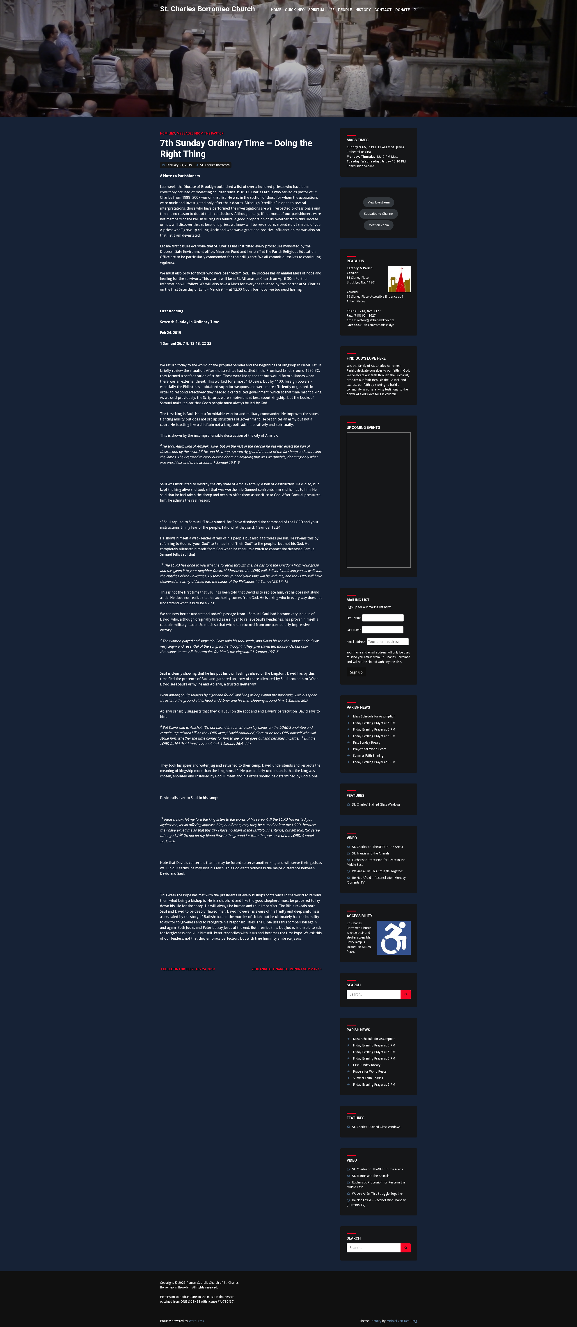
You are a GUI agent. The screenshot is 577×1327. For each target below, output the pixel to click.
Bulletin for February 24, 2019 (189, 969)
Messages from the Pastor (200, 133)
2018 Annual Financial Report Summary (285, 969)
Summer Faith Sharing (368, 755)
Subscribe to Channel (378, 213)
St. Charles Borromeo (215, 165)
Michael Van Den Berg (402, 1321)
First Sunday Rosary (366, 742)
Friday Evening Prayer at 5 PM (374, 723)
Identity (376, 1321)
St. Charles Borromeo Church (207, 9)
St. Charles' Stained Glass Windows (376, 804)
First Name (354, 618)
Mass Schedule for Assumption (374, 716)
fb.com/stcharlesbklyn (379, 325)
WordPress (196, 1321)
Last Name (354, 630)
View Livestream (379, 202)
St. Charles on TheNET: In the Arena (377, 847)
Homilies (167, 133)
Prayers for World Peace (369, 749)
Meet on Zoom (379, 225)
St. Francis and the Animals (370, 853)
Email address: (357, 642)
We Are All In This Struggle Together (377, 871)
